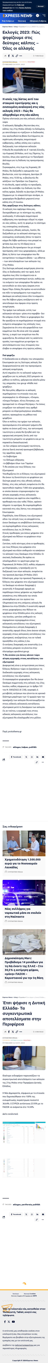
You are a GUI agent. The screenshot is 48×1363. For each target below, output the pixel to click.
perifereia (27, 1204)
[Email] (43, 757)
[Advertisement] (24, 792)
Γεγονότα (23, 62)
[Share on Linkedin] (37, 757)
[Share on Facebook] (9, 56)
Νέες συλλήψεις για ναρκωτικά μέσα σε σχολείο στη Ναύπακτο (23, 912)
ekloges (17, 747)
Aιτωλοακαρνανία (13, 897)
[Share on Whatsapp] (32, 757)
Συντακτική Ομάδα (10, 62)
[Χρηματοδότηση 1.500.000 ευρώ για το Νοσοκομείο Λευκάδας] (24, 843)
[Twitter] (9, 1322)
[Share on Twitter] (13, 56)
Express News (17, 15)
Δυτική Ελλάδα (13, 903)
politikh (32, 747)
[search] (26, 15)
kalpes (25, 747)
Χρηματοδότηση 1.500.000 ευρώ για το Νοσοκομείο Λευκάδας (23, 863)
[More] (21, 56)
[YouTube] (13, 1322)
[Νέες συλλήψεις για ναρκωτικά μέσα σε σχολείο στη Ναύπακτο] (24, 893)
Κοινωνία (26, 903)
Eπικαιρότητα (31, 897)
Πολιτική (31, 62)
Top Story (11, 900)
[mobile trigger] (43, 15)
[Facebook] (5, 1322)
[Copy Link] (17, 56)
